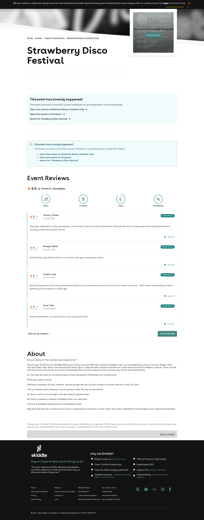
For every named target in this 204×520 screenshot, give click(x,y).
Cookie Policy (36, 499)
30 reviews (59, 188)
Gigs (34, 461)
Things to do (75, 461)
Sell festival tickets (109, 495)
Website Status (84, 488)
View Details (153, 35)
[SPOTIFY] (146, 489)
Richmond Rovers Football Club (83, 38)
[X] (138, 489)
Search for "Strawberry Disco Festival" (59, 160)
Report (171, 237)
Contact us (59, 495)
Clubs (44, 461)
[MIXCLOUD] (154, 489)
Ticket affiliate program (87, 495)
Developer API (83, 492)
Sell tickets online (109, 488)
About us (58, 488)
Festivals (57, 461)
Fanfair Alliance (157, 470)
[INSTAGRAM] (162, 489)
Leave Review (167, 333)
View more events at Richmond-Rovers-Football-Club (57, 109)
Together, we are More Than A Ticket (113, 476)
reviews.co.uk (118, 459)
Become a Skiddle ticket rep (89, 499)
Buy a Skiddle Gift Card (111, 499)
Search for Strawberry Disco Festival (48, 118)
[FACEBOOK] (170, 489)
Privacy (33, 495)
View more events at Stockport (46, 114)
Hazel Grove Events (55, 38)
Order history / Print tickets (65, 492)
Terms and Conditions (39, 492)
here (166, 3)
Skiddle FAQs (107, 492)
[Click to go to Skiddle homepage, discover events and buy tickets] (39, 451)
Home (30, 38)
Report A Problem (167, 434)
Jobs (56, 499)
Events (38, 38)
